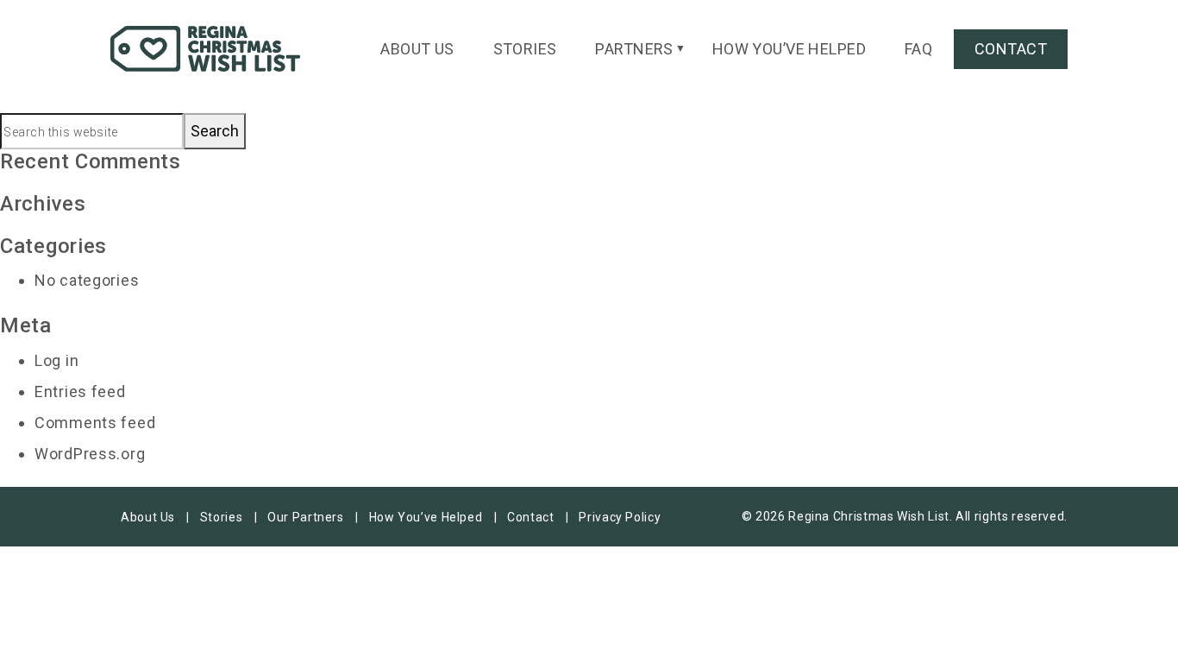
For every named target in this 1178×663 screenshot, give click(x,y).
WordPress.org (89, 454)
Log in (56, 360)
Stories (525, 49)
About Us (417, 49)
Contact (1010, 49)
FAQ (918, 49)
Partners (634, 49)
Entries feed (80, 391)
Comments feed (94, 423)
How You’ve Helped (789, 49)
